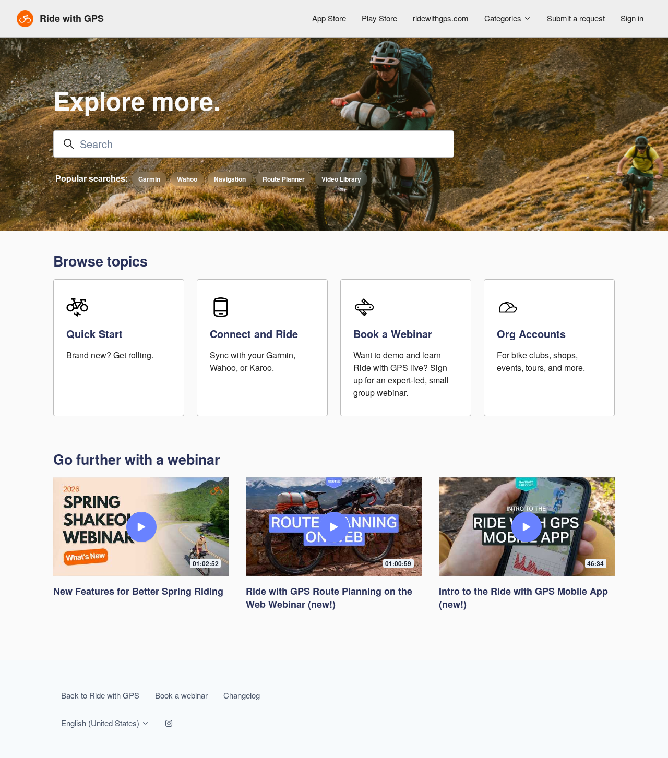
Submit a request (576, 18)
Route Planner (284, 179)
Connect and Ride (254, 333)
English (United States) (101, 722)
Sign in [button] (632, 18)
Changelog (241, 695)
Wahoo (187, 179)
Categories (503, 18)
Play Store (379, 18)
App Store (329, 18)
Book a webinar (181, 695)
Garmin (149, 179)
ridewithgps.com (441, 18)
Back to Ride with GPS (100, 695)
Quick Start (94, 333)
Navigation (230, 179)
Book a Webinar (392, 333)
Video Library (341, 179)
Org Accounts (531, 333)
